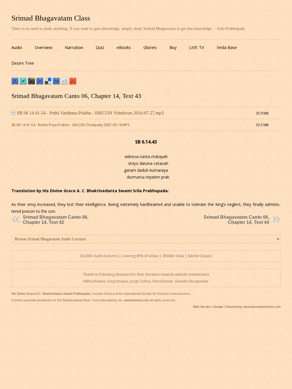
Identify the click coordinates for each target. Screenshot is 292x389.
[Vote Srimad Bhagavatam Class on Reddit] (64, 83)
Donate (218, 306)
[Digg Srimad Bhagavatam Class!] (56, 83)
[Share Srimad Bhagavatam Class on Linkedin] (39, 83)
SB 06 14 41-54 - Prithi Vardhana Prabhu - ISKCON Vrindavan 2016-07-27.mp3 (90, 112)
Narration (74, 47)
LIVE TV (196, 47)
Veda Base (227, 47)
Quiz (100, 47)
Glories (150, 47)
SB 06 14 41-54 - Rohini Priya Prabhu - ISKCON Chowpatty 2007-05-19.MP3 (70, 124)
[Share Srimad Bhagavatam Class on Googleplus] (31, 83)
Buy (173, 47)
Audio (16, 47)
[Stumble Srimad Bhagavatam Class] (72, 83)
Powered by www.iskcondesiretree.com (253, 306)
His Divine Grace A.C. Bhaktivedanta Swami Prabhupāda (50, 293)
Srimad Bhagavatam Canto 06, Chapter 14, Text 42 (55, 220)
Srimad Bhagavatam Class (50, 18)
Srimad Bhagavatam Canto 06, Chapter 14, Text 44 (236, 220)
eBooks (124, 47)
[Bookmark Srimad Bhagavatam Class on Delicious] (48, 83)
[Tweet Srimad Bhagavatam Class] (23, 83)
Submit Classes (200, 255)
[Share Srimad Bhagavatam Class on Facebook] (15, 83)
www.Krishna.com (136, 300)
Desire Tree (22, 63)
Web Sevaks (202, 306)
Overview (43, 47)
